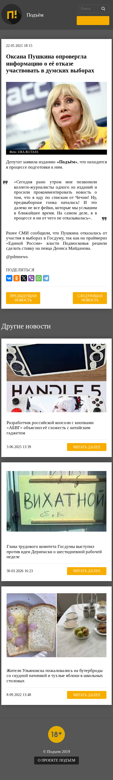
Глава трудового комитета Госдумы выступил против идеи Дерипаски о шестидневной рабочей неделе (54, 551)
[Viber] (31, 278)
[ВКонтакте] (9, 278)
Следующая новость (90, 298)
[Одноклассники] (16, 278)
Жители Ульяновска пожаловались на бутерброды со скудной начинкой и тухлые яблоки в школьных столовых (55, 675)
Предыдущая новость (23, 298)
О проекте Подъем (56, 760)
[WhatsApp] (38, 278)
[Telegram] (46, 278)
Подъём (35, 15)
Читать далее (87, 447)
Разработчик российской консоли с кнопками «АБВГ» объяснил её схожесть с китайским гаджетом (50, 427)
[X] (24, 278)
